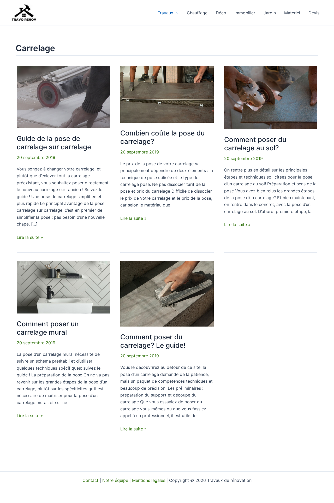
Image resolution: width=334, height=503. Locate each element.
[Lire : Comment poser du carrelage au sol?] (270, 97)
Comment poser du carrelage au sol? (255, 143)
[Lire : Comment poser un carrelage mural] (63, 286)
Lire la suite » (30, 237)
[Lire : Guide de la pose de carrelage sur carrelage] (63, 96)
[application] (175, 12)
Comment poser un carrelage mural (48, 328)
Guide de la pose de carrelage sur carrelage (54, 142)
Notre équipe (115, 480)
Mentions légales (148, 480)
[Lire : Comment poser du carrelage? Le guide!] (166, 293)
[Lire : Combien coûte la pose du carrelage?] (166, 94)
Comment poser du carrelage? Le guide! (153, 341)
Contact (90, 480)
